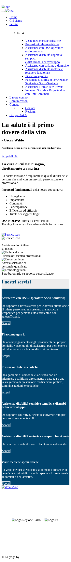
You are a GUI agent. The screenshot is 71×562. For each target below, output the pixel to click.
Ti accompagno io (36, 76)
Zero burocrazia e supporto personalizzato (28, 273)
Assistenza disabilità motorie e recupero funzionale (44, 70)
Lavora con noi (18, 97)
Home (13, 17)
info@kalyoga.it (12, 543)
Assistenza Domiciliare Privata (44, 86)
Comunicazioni (18, 101)
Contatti (14, 104)
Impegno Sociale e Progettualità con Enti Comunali (45, 92)
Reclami (30, 111)
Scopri (6, 323)
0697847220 (9, 537)
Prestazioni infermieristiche (42, 44)
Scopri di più (10, 156)
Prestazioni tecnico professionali (21, 255)
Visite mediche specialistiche (43, 40)
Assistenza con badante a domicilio (47, 65)
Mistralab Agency (31, 557)
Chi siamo (15, 20)
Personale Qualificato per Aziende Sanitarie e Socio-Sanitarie (46, 81)
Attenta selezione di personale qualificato (14, 264)
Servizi (13, 24)
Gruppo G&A (18, 115)
